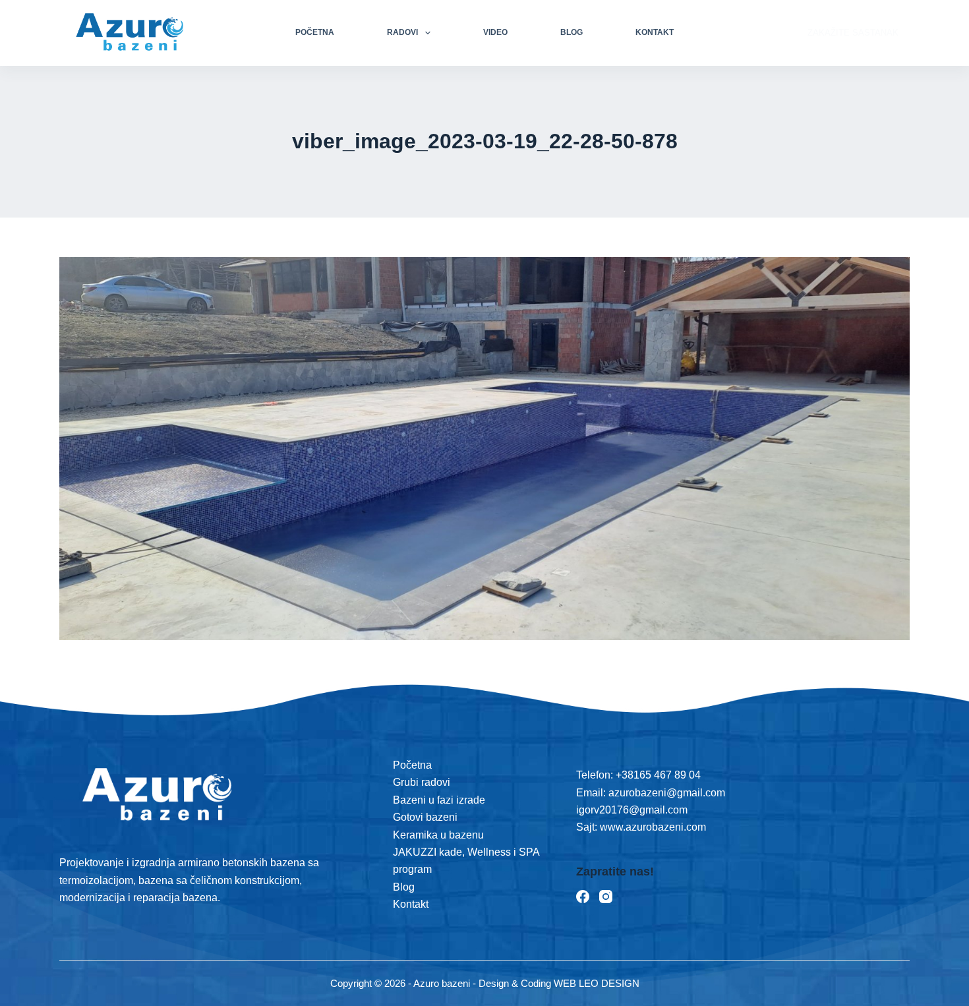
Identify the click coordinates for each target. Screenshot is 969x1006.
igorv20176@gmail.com (632, 809)
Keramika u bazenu (438, 835)
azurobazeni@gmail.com (666, 792)
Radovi (402, 32)
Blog (571, 32)
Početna (314, 32)
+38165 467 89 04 (658, 775)
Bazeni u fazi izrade (439, 800)
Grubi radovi (421, 782)
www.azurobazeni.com (651, 827)
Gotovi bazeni (425, 817)
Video (495, 32)
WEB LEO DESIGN (596, 983)
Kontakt (654, 32)
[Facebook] (582, 896)
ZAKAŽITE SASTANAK (853, 33)
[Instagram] (605, 896)
